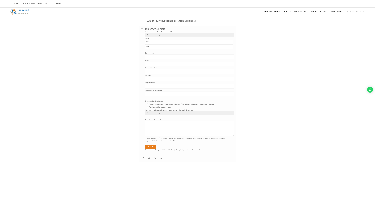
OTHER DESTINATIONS (318, 12)
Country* (148, 75)
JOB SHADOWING (28, 3)
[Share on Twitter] (149, 158)
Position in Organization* (153, 90)
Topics (349, 12)
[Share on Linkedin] (154, 158)
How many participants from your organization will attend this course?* (169, 110)
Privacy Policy (180, 150)
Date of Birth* (149, 53)
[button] (370, 90)
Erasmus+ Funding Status (154, 101)
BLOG (58, 3)
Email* (147, 60)
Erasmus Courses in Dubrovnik (295, 12)
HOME (16, 3)
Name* (147, 38)
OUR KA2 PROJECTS (45, 3)
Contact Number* (151, 68)
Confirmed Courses (336, 12)
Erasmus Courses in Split (271, 12)
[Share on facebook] (143, 158)
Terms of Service (192, 150)
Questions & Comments (153, 120)
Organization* (150, 83)
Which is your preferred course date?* (158, 32)
